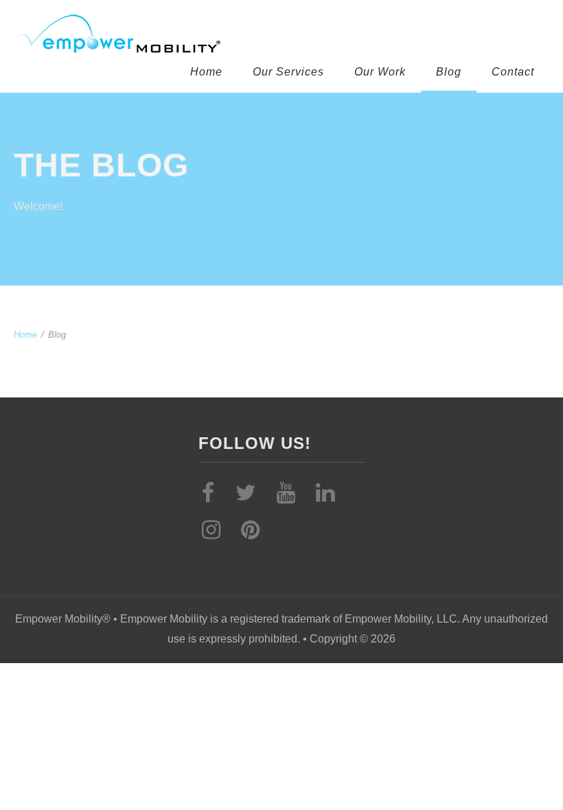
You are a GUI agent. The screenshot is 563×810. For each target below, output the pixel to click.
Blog (448, 72)
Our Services (288, 72)
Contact (513, 72)
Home (206, 72)
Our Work (380, 72)
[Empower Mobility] (271, 34)
